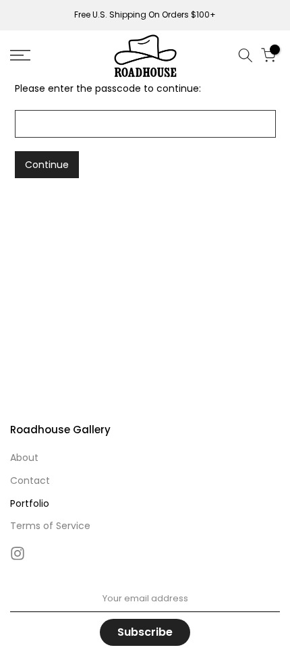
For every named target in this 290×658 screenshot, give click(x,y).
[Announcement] (145, 15)
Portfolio (29, 503)
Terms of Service (50, 525)
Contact (30, 480)
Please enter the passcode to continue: (108, 88)
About (24, 457)
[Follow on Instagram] (17, 553)
